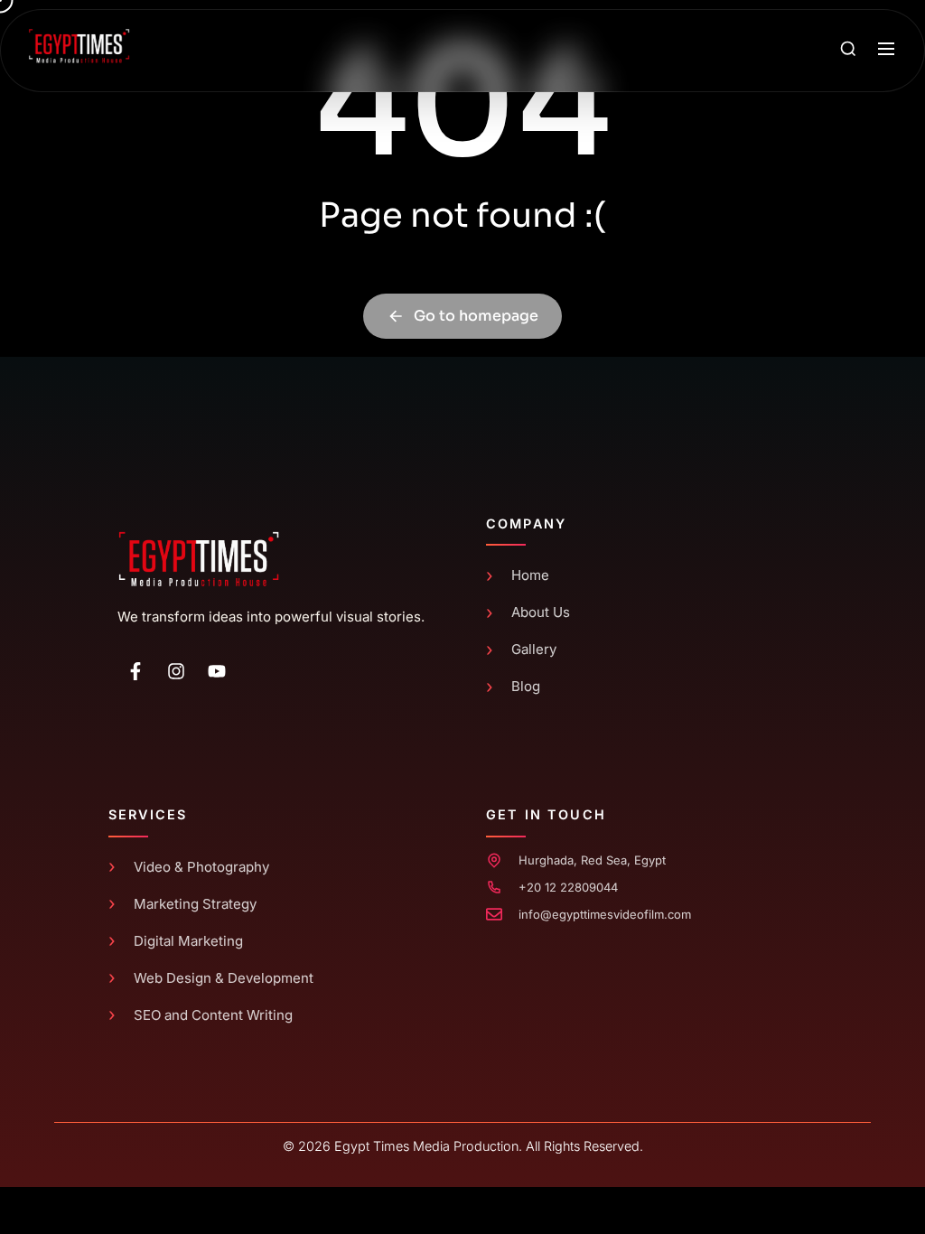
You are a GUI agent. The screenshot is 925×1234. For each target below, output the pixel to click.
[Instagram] (176, 671)
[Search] (848, 50)
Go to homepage (476, 315)
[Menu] (886, 50)
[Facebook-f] (135, 671)
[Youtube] (217, 671)
